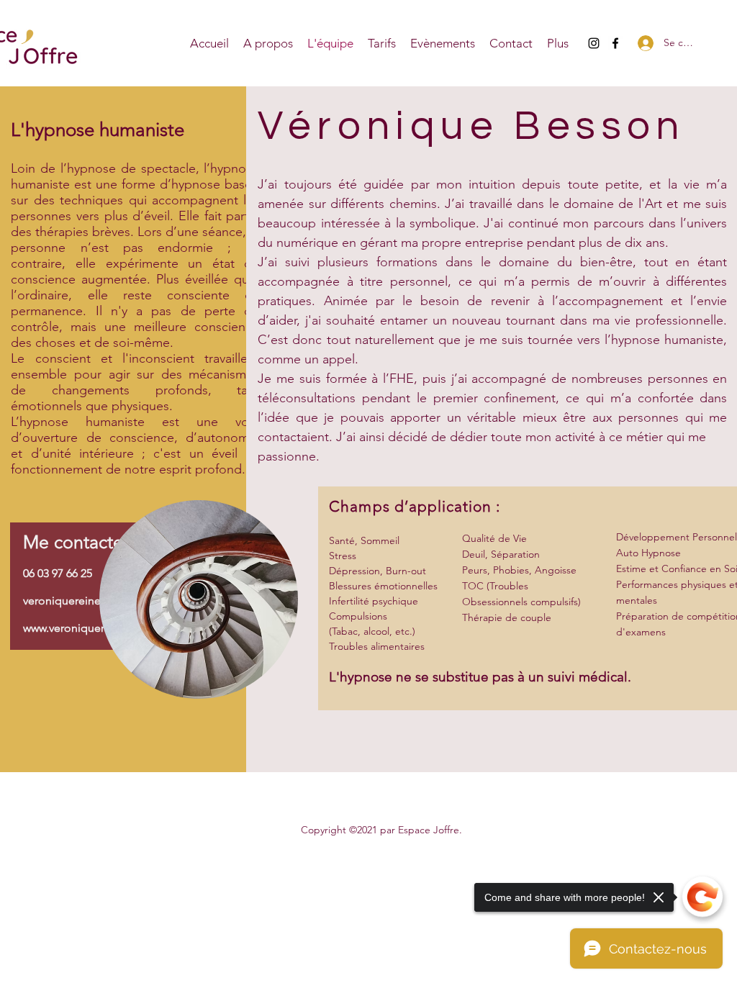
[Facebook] (615, 43)
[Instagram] (594, 43)
